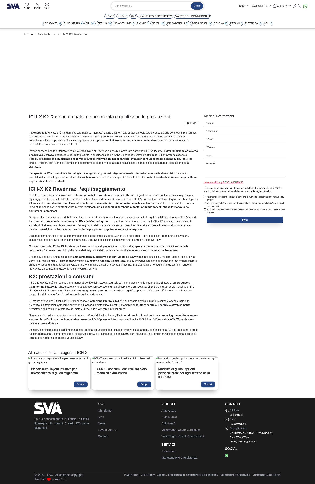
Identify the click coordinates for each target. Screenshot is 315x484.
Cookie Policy (148, 475)
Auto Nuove (169, 417)
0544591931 (236, 414)
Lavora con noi (107, 429)
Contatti (103, 436)
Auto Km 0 (168, 423)
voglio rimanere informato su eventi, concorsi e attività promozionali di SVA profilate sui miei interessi (245, 204)
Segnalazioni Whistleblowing (235, 475)
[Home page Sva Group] (13, 5)
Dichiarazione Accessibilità (266, 475)
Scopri (81, 384)
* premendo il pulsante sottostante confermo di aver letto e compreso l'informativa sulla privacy (245, 198)
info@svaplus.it (238, 423)
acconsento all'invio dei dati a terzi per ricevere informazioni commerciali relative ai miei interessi (246, 210)
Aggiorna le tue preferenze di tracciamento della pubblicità (187, 475)
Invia (245, 219)
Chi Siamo (105, 410)
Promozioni (168, 451)
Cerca (197, 5)
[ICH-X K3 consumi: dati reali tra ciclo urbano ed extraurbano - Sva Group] (123, 360)
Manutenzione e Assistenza (179, 457)
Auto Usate (168, 410)
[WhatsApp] (226, 455)
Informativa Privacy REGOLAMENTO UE (223, 182)
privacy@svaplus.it (248, 441)
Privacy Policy (131, 475)
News (101, 423)
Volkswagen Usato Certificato (180, 429)
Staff (101, 417)
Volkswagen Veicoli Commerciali (182, 436)
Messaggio (210, 163)
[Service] (295, 6)
